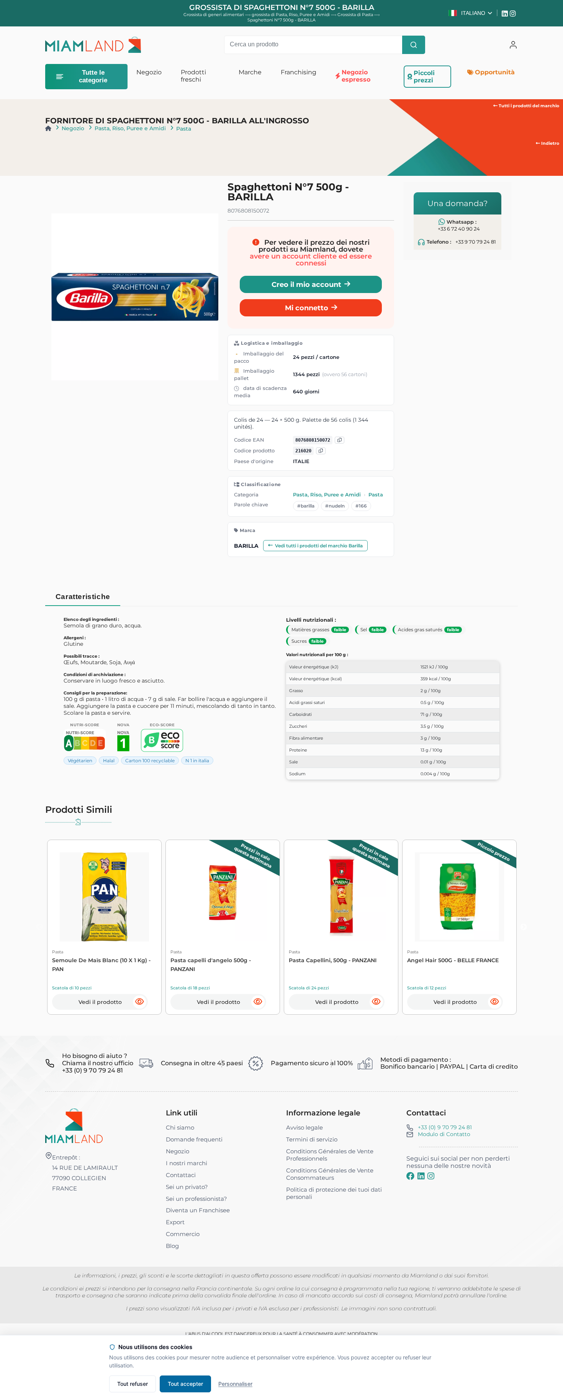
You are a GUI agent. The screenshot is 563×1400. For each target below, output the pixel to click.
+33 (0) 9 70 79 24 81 (445, 1127)
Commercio (183, 1234)
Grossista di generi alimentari (213, 14)
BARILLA (246, 545)
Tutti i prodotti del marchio (528, 105)
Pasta (183, 128)
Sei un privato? (187, 1186)
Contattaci (181, 1175)
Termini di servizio (311, 1139)
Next (523, 927)
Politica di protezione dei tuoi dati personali (334, 1193)
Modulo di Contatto (444, 1134)
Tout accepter (185, 1383)
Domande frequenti (194, 1139)
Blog (172, 1245)
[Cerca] (413, 45)
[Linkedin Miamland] (506, 13)
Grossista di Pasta (355, 14)
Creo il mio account (306, 284)
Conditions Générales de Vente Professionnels (329, 1155)
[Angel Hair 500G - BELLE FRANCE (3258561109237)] (459, 897)
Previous (39, 927)
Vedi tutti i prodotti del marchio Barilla (319, 546)
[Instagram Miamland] (514, 13)
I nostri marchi (186, 1163)
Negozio (73, 128)
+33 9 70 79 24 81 (475, 241)
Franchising (298, 72)
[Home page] (48, 128)
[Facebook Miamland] (410, 1176)
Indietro (549, 143)
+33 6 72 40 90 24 (459, 229)
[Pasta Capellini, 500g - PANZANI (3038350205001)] (341, 897)
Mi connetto (306, 308)
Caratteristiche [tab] (83, 597)
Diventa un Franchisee (198, 1210)
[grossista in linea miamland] (93, 45)
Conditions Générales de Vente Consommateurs (329, 1174)
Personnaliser (235, 1383)
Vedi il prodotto (100, 1002)
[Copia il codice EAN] (339, 440)
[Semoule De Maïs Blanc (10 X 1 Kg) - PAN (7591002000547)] (104, 897)
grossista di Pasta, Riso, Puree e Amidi (291, 14)
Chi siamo (180, 1127)
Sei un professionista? (196, 1198)
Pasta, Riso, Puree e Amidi (130, 128)
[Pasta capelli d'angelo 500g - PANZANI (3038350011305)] (222, 897)
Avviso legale (304, 1127)
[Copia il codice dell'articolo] (321, 451)
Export (175, 1222)
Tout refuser (132, 1383)
